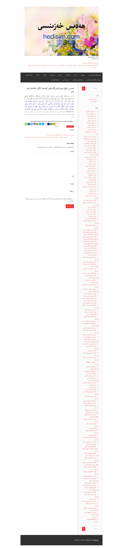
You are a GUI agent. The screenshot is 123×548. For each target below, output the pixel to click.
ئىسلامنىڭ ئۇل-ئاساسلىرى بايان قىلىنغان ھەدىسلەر (90, 265)
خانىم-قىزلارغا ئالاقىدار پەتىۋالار (89, 334)
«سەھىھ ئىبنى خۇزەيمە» (91, 170)
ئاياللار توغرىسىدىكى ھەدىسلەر (90, 246)
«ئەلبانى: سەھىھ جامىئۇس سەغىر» (91, 133)
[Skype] (43, 124)
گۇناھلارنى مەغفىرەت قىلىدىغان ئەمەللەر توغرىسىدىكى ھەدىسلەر (90, 463)
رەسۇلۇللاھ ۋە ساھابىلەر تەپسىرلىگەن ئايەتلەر (92, 367)
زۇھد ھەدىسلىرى (92, 387)
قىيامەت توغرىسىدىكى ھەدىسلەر (89, 442)
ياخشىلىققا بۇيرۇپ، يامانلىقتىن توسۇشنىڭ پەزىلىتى (90, 509)
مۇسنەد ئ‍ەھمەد (29, 75)
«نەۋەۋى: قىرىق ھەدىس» (90, 211)
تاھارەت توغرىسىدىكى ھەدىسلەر (89, 298)
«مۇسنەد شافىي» (92, 191)
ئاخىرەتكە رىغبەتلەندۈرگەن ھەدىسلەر (91, 226)
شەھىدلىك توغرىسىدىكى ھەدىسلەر (92, 424)
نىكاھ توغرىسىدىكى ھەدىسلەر (90, 492)
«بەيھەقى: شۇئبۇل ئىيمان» (90, 150)
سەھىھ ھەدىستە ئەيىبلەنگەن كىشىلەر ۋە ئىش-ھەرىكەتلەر (91, 411)
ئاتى (72, 176)
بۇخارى (82, 75)
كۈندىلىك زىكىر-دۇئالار (91, 444)
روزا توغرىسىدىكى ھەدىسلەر (90, 375)
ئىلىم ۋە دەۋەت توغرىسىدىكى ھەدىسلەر (91, 269)
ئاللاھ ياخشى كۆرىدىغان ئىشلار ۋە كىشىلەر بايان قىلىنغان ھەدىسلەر (90, 238)
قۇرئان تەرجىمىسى (92, 435)
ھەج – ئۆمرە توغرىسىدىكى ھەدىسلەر (91, 495)
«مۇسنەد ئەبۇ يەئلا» (92, 184)
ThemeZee (95, 540)
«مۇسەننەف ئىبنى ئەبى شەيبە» (89, 200)
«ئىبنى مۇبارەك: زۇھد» (91, 141)
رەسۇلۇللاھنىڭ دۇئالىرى (91, 373)
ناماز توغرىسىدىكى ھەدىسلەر (90, 483)
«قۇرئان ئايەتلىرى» (92, 179)
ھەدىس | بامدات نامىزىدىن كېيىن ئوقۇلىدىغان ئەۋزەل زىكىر (60, 135)
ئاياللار (70, 65)
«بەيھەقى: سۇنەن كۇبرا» (91, 148)
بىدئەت (66, 65)
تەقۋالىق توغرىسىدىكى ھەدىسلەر (89, 303)
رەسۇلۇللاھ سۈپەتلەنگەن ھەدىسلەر (92, 363)
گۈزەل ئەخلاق (36, 65)
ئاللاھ (95, 65)
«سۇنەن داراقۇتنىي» (92, 175)
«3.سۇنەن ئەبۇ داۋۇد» (91, 116)
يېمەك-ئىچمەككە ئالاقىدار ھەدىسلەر (92, 520)
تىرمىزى (60, 75)
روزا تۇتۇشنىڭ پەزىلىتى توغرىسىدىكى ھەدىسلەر (92, 379)
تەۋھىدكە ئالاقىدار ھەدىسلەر (90, 312)
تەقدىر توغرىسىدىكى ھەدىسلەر (90, 300)
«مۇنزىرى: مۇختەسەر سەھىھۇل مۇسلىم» (90, 203)
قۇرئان (84, 65)
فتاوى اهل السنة (92, 428)
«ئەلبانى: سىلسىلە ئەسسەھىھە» (90, 136)
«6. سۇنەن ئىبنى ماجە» (91, 123)
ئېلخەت (72, 184)
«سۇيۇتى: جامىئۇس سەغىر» (90, 177)
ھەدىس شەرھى (93, 499)
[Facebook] (28, 124)
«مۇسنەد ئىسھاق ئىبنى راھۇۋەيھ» (89, 186)
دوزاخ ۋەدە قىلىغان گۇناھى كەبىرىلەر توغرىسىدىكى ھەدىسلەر (91, 340)
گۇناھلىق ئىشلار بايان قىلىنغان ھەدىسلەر (90, 468)
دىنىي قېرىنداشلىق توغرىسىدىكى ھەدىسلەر (90, 358)
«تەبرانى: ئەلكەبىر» (92, 161)
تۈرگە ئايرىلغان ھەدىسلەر (91, 314)
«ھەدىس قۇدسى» (92, 216)
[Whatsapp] (26, 124)
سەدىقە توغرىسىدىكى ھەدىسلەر (89, 403)
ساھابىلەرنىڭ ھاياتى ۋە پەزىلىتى (89, 401)
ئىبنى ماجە (52, 75)
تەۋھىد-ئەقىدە (90, 65)
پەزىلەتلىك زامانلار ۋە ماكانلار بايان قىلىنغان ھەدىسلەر (90, 290)
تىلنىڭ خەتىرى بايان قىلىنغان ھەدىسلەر (91, 317)
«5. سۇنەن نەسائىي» (91, 120)
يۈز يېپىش (94, 517)
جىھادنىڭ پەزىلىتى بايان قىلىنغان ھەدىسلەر (90, 331)
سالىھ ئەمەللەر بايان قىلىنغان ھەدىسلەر (91, 397)
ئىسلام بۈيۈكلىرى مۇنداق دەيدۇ (89, 262)
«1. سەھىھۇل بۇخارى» (91, 111)
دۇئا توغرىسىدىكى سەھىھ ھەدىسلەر (92, 347)
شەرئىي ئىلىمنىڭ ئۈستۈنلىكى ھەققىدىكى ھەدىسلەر (91, 415)
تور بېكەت (71, 191)
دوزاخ (52, 65)
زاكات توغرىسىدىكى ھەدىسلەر (89, 382)
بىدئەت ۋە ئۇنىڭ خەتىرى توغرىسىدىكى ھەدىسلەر (91, 276)
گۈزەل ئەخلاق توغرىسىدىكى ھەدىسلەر (91, 472)
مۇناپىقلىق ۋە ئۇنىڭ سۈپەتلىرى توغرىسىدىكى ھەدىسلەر (90, 479)
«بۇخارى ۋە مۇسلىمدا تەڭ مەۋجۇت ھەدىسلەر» (91, 153)
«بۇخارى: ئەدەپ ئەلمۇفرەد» (90, 157)
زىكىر (46, 65)
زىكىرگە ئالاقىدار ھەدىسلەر (90, 389)
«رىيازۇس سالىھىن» (92, 164)
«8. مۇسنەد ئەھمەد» (91, 127)
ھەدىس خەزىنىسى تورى (93, 57)
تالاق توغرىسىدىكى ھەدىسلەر (90, 296)
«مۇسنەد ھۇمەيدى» (92, 193)
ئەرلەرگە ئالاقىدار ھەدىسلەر (90, 248)
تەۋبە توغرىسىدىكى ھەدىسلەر (90, 309)
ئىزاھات (71, 151)
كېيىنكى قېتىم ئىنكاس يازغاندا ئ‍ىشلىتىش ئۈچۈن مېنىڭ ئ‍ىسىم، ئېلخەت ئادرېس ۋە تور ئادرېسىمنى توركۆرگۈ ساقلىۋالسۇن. (50, 200)
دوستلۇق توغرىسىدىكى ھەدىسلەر (89, 344)
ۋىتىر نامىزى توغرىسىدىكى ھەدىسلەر (92, 504)
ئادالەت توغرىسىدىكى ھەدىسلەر (89, 230)
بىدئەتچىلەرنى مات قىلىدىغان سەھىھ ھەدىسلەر (91, 281)
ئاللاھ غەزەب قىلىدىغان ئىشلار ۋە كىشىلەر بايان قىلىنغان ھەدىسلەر (90, 233)
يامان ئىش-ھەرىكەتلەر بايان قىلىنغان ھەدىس (91, 513)
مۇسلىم (75, 75)
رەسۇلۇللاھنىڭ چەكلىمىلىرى (90, 371)
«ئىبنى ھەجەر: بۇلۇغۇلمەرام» (90, 143)
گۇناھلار (62, 65)
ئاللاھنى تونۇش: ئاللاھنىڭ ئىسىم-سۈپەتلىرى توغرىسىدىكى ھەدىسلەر (90, 242)
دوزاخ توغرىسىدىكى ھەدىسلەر (89, 337)
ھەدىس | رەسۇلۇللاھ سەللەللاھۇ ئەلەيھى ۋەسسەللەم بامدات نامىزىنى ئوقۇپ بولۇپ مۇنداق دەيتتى (46, 137)
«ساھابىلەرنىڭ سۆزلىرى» (91, 166)
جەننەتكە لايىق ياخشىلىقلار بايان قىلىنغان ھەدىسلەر (90, 324)
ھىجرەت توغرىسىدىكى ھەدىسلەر (89, 501)
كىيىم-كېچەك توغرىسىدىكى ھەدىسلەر (91, 459)
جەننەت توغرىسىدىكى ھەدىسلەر (89, 321)
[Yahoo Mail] (48, 124)
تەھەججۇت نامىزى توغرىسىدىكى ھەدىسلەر (90, 306)
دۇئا (49, 65)
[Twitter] (31, 124)
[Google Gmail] (45, 124)
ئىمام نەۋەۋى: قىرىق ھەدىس (95, 75)
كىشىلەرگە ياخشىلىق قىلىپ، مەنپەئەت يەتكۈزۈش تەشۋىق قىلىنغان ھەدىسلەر (90, 448)
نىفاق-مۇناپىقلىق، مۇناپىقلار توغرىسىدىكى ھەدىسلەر (91, 488)
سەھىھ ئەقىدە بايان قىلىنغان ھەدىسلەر (91, 406)
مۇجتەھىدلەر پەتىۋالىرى (78, 80)
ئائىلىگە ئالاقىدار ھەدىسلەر (90, 218)
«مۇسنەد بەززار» (92, 189)
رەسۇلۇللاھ (75, 65)
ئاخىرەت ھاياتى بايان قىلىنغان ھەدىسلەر (91, 222)
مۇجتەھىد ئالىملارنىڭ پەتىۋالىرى (89, 63)
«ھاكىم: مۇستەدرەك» (91, 214)
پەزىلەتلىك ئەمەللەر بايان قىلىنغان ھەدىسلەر (90, 285)
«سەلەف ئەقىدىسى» (92, 168)
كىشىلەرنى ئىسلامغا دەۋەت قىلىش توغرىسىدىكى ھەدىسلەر (91, 454)
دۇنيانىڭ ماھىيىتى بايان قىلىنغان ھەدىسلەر (90, 354)
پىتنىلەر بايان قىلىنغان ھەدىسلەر (89, 293)
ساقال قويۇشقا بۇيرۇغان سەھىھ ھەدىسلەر (90, 392)
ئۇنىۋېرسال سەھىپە (92, 255)
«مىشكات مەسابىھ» (92, 207)
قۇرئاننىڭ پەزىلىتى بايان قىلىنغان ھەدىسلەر (90, 438)
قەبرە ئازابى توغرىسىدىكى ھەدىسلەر (92, 431)
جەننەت (57, 65)
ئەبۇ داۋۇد (68, 75)
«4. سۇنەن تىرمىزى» (70, 126)
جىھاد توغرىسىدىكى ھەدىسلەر (90, 328)
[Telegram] (40, 124)
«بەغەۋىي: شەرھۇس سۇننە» (90, 145)
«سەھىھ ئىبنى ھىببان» (91, 173)
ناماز (70, 130)
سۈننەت (80, 65)
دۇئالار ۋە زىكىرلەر (92, 350)
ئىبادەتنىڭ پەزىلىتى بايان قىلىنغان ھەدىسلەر (90, 258)
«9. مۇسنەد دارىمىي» (91, 129)
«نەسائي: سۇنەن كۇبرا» (91, 209)
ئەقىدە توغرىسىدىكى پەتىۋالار (90, 250)
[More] (54, 124)
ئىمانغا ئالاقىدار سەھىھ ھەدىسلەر (89, 273)
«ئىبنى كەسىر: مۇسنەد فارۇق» (89, 138)
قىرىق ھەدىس (66, 80)
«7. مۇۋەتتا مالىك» (92, 125)
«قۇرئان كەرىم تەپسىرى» (91, 182)
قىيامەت (43, 65)
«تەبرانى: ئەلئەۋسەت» (91, 159)
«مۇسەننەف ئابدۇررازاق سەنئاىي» (92, 197)
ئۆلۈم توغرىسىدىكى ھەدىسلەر (90, 252)
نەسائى (44, 75)
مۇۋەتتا (37, 75)
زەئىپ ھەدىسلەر (92, 385)
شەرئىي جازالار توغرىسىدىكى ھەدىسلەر (91, 420)
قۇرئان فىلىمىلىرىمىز (55, 80)
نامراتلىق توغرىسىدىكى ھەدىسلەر (89, 485)
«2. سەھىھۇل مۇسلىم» (91, 113)
